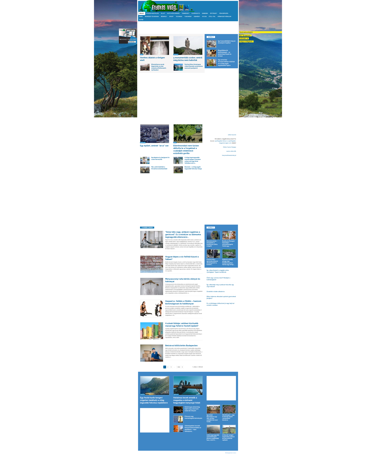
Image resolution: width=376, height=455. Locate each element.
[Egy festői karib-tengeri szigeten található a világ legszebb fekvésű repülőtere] (154, 385)
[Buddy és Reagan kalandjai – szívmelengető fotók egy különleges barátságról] (229, 235)
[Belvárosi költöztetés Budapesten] (151, 353)
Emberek (205, 13)
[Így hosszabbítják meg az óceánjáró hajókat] (211, 44)
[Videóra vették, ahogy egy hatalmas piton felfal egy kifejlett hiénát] (229, 253)
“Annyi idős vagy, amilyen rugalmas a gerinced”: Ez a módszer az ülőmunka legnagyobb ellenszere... (183, 234)
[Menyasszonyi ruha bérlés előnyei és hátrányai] (151, 286)
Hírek (141, 16)
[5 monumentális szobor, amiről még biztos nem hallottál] (188, 45)
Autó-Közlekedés (173, 13)
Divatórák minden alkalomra (216, 291)
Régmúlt (164, 16)
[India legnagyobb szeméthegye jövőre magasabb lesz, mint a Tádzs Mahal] (213, 429)
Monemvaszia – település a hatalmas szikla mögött (212, 243)
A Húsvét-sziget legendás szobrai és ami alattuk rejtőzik (228, 437)
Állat (163, 13)
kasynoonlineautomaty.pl (229, 155)
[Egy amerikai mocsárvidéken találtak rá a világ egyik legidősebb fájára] (211, 62)
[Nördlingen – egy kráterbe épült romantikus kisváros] (229, 409)
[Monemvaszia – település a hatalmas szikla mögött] (213, 235)
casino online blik (231, 151)
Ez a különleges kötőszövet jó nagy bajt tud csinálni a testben (220, 304)
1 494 (178, 367)
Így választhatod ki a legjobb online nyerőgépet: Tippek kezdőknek (218, 271)
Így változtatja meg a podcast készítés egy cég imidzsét (220, 285)
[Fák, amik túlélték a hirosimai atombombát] (145, 169)
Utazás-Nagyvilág (152, 13)
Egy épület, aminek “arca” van (154, 145)
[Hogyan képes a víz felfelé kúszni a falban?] (151, 264)
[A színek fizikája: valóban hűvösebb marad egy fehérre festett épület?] (151, 331)
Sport (171, 16)
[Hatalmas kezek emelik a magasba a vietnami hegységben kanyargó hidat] (188, 385)
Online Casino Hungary (229, 147)
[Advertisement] (188, 27)
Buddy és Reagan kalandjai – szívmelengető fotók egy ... (228, 243)
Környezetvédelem (224, 16)
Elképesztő (196, 13)
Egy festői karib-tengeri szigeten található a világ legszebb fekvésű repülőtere (154, 400)
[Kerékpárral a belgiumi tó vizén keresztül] (145, 160)
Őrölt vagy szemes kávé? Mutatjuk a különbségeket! (218, 279)
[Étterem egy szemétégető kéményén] (178, 419)
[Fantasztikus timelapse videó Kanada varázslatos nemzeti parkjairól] (178, 67)
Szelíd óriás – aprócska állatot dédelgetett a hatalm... (212, 262)
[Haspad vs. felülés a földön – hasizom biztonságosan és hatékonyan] (151, 308)
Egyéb (141, 19)
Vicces (204, 16)
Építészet (213, 13)
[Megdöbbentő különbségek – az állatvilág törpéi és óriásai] (211, 53)
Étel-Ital (212, 16)
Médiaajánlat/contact (230, 453)
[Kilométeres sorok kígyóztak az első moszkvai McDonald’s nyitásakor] (145, 67)
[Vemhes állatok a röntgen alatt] (154, 45)
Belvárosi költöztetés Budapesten (181, 345)
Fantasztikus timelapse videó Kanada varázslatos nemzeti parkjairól (194, 66)
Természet (185, 13)
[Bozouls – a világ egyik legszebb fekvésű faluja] (178, 169)
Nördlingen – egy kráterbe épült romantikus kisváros (228, 417)
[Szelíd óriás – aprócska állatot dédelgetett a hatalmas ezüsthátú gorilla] (213, 253)
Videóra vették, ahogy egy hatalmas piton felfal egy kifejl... (228, 262)
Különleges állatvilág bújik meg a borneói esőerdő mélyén (192, 408)
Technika (179, 16)
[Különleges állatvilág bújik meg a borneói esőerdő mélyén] (178, 410)
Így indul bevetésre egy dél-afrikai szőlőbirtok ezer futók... (212, 418)
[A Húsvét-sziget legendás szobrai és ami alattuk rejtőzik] (229, 429)
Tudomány (188, 16)
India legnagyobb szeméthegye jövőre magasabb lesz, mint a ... (213, 437)
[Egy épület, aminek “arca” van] (154, 133)
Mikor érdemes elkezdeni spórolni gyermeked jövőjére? (221, 297)
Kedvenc (176, 54)
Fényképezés (223, 13)
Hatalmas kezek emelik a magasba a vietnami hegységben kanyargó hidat (186, 400)
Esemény (197, 16)
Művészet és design (152, 16)
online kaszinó (232, 134)
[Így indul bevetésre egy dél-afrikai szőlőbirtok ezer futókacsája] (213, 409)
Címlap (141, 13)
